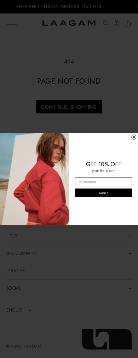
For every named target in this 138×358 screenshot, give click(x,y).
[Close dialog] (134, 137)
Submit (103, 192)
